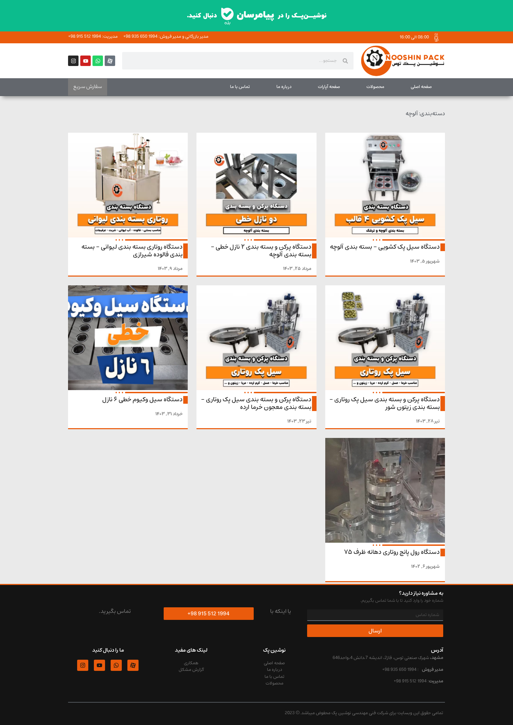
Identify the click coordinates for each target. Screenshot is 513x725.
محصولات (375, 87)
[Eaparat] (110, 61)
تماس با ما (240, 87)
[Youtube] (85, 61)
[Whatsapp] (97, 61)
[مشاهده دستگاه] (385, 185)
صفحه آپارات (329, 87)
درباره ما (283, 87)
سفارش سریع (87, 86)
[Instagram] (73, 61)
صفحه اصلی (421, 87)
